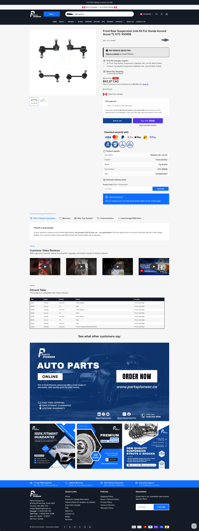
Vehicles (119, 22)
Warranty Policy (106, 508)
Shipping (88, 22)
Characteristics (107, 218)
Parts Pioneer (39, 527)
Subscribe (161, 507)
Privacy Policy (106, 502)
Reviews (110, 22)
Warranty (66, 218)
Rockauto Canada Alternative (77, 499)
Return (97, 22)
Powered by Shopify (52, 527)
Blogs (80, 22)
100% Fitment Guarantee (44, 218)
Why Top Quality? (85, 218)
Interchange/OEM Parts (131, 218)
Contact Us (140, 22)
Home (55, 22)
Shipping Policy (106, 496)
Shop (51, 14)
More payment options (147, 125)
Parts (61, 22)
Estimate (160, 189)
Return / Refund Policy (109, 499)
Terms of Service (107, 505)
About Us (130, 22)
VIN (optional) (110, 101)
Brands (71, 22)
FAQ (103, 22)
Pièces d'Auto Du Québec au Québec (80, 502)
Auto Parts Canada (72, 505)
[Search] (156, 14)
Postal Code (115, 184)
